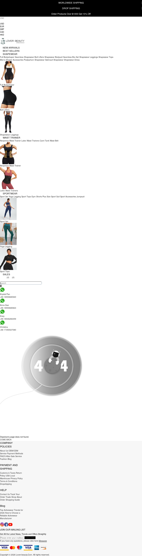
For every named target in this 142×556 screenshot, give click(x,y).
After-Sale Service (14, 456)
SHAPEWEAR (10, 54)
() (8, 277)
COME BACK (6, 439)
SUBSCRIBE (30, 537)
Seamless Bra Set (71, 57)
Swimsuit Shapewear (54, 59)
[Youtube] (10, 524)
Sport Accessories (68, 196)
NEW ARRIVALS (11, 47)
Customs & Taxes (7, 472)
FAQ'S (3, 456)
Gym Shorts (36, 196)
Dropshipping (6, 484)
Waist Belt (54, 140)
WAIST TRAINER (11, 137)
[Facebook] (6, 524)
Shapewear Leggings (88, 57)
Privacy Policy (17, 478)
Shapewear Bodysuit (54, 57)
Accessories (18, 59)
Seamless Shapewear (24, 57)
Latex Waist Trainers (30, 140)
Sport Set (4, 196)
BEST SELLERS (11, 50)
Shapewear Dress (72, 59)
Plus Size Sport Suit (51, 196)
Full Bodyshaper (7, 57)
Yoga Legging (15, 196)
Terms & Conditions (8, 481)
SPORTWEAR (10, 193)
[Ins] (2, 524)
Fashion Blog (6, 459)
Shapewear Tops (105, 57)
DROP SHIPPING (71, 8)
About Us (4, 450)
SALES (6, 274)
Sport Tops (26, 196)
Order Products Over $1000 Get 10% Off (71, 13)
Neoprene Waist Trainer (10, 140)
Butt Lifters (39, 57)
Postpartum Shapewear (34, 59)
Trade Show (11, 497)
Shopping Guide (13, 499)
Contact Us (5, 494)
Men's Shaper (6, 59)
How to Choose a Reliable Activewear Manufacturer (10, 515)
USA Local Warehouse (7, 477)
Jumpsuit (80, 196)
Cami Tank (44, 140)
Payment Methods (15, 453)
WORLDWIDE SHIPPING (71, 2)
